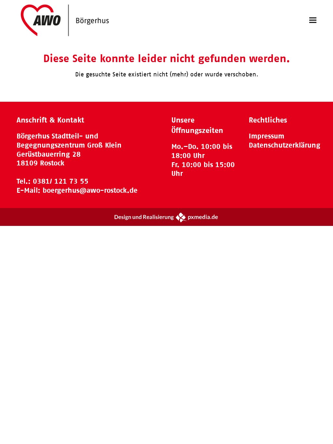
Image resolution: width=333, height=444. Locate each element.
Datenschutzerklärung (284, 145)
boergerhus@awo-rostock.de (90, 190)
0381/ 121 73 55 (60, 181)
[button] (312, 20)
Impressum (266, 136)
